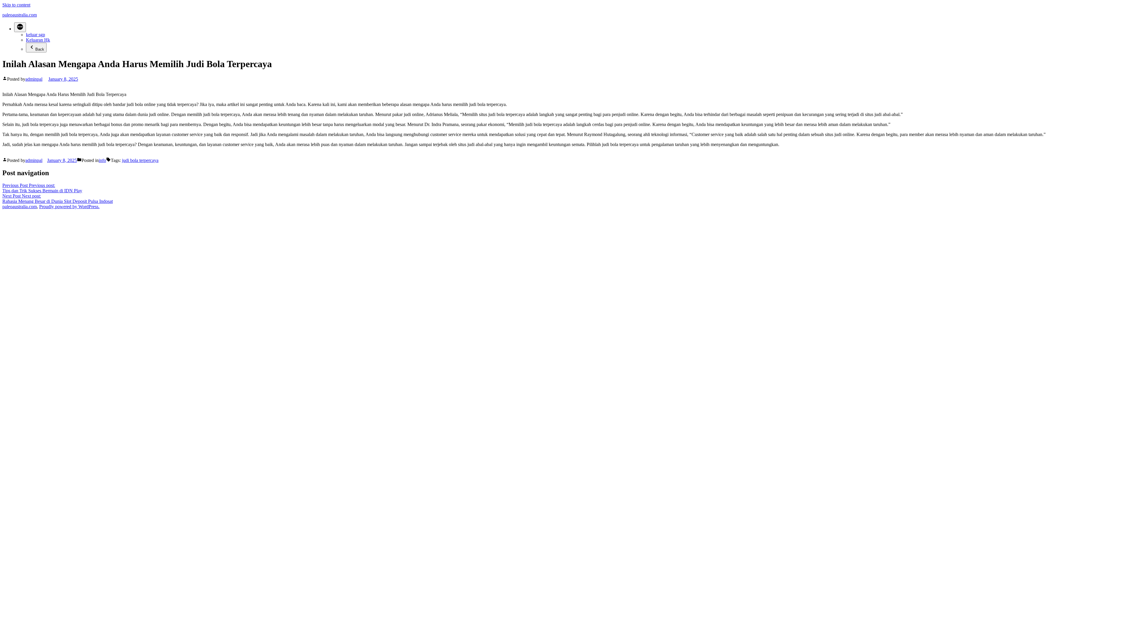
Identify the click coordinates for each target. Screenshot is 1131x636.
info (102, 160)
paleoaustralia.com (19, 14)
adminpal (33, 79)
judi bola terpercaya (140, 160)
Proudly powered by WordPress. (69, 206)
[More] (20, 27)
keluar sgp (35, 34)
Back (39, 49)
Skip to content (16, 4)
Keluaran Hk (38, 39)
